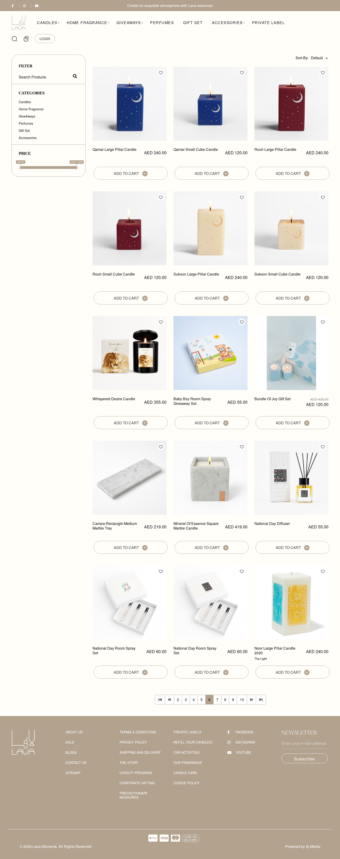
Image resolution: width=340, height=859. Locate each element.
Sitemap (72, 773)
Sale (69, 742)
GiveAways (27, 116)
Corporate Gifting (137, 783)
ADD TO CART (127, 173)
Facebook (244, 732)
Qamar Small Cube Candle (195, 149)
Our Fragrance (187, 762)
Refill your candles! (193, 742)
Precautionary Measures (134, 795)
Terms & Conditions (138, 732)
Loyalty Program (136, 773)
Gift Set (24, 130)
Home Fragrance (31, 109)
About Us (74, 732)
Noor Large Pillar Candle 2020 (274, 650)
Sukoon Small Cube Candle (277, 274)
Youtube (243, 752)
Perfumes (26, 123)
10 (242, 699)
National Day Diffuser (272, 523)
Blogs (71, 752)
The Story (129, 762)
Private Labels (187, 732)
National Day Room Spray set (114, 650)
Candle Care (185, 773)
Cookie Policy (186, 783)
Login (45, 38)
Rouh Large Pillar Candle (275, 149)
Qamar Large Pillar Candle (114, 149)
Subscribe (304, 759)
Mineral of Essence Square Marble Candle (196, 525)
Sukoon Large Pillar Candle (196, 274)
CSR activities (186, 752)
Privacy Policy (133, 742)
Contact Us (76, 762)
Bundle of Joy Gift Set (272, 399)
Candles (25, 102)
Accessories (28, 138)
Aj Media (313, 846)
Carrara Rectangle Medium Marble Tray (115, 525)
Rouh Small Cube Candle (114, 274)
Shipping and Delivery (140, 752)
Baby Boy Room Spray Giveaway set (192, 401)
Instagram (245, 742)
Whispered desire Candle (114, 399)
